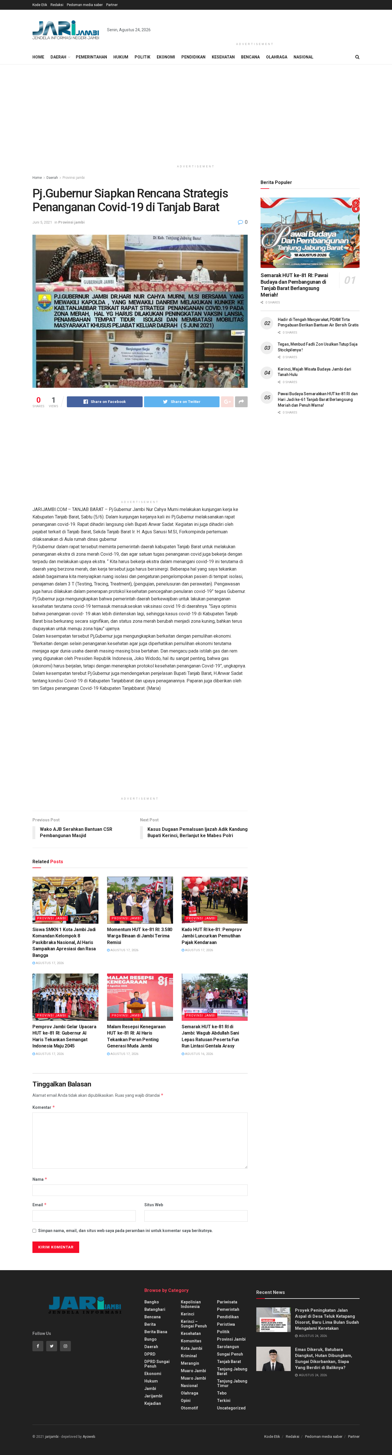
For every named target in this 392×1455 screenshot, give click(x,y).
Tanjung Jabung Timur (232, 1383)
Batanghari (154, 1309)
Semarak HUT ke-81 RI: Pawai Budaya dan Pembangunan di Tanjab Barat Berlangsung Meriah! (294, 285)
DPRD (150, 1354)
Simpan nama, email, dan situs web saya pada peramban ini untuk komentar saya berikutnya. (125, 1230)
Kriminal (189, 1356)
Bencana (250, 57)
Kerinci (187, 1314)
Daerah (58, 57)
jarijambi (52, 1437)
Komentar (43, 1107)
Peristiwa (226, 1324)
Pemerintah (228, 1309)
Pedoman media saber (85, 5)
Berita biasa (155, 1331)
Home (38, 57)
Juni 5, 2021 (42, 222)
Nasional (303, 57)
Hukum (120, 57)
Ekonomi (166, 57)
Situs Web (153, 1205)
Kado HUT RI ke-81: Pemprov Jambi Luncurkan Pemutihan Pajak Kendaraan (212, 936)
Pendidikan (193, 57)
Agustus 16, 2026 (198, 1054)
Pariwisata (227, 1302)
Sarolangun (228, 1346)
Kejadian (152, 1403)
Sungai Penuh (230, 1354)
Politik (142, 57)
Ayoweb (89, 1437)
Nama (39, 1179)
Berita (150, 1324)
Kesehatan (223, 57)
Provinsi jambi (74, 178)
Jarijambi (153, 1396)
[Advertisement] (255, 25)
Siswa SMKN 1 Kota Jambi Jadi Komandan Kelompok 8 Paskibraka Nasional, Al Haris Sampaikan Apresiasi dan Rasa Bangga (64, 942)
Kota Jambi (191, 1348)
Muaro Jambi (193, 1370)
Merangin (190, 1363)
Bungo (150, 1339)
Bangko (151, 1302)
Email (39, 1204)
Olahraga (276, 57)
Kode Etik (39, 5)
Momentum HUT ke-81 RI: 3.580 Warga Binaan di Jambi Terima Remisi (139, 936)
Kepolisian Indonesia (191, 1304)
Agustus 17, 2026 (49, 963)
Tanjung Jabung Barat (232, 1371)
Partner (112, 5)
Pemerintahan (91, 57)
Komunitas (191, 1341)
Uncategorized (231, 1408)
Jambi (150, 1388)
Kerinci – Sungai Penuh (194, 1323)
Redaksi (57, 5)
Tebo (222, 1393)
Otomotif (189, 1408)
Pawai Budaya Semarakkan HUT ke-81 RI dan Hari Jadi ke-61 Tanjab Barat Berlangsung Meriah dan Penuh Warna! (318, 399)
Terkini (223, 1400)
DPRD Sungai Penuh (157, 1363)
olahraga (189, 1393)
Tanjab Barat (229, 1361)
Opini (186, 1400)
